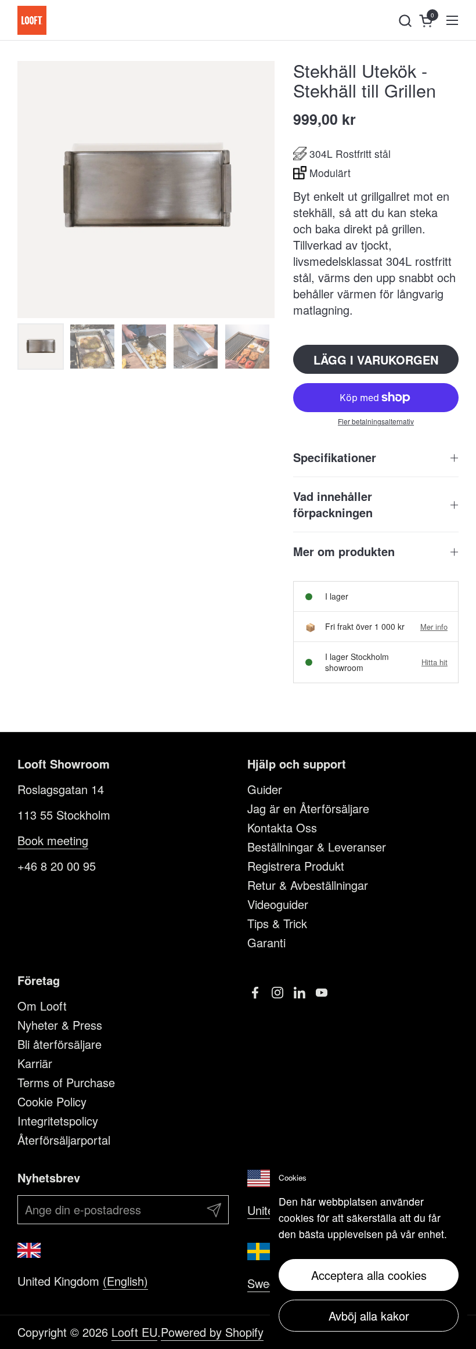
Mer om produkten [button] (344, 551)
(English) (125, 1280)
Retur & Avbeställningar (307, 885)
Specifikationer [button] (334, 457)
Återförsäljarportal (63, 1139)
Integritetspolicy (57, 1120)
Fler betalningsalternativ (376, 421)
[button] (405, 20)
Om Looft (42, 1005)
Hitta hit (434, 662)
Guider (264, 789)
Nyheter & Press (59, 1024)
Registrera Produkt (295, 865)
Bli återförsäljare (59, 1044)
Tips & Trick (277, 923)
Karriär (34, 1063)
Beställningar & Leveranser (316, 846)
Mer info (434, 627)
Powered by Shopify (212, 1331)
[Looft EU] (31, 20)
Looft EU (134, 1331)
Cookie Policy (51, 1101)
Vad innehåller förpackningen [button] (333, 504)
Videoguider (277, 904)
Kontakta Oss (282, 827)
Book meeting (52, 840)
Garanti (266, 942)
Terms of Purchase (66, 1082)
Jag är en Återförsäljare (308, 808)
